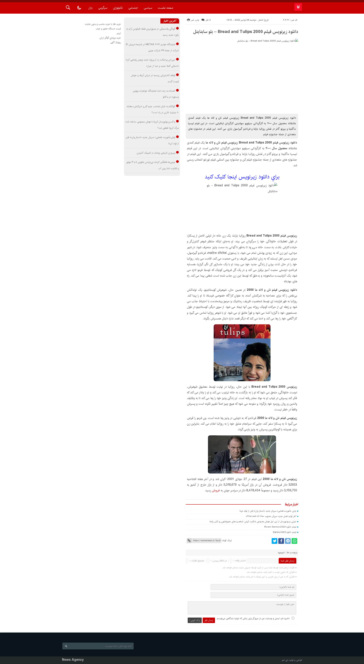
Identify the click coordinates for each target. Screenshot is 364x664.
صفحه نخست (165, 7)
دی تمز (285, 660)
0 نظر (208, 20)
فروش (216, 490)
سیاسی (148, 7)
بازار (90, 7)
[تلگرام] (288, 541)
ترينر (119, 33)
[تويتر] (274, 541)
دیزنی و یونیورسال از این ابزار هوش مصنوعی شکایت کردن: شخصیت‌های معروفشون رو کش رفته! (252, 521)
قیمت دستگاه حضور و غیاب (108, 29)
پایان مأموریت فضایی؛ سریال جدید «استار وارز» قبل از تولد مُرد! (267, 511)
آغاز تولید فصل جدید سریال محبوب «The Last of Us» (271, 516)
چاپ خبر (195, 20)
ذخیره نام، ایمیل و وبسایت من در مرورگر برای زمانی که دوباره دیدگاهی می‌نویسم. (252, 618)
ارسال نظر (209, 620)
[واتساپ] (294, 541)
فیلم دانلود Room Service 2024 (280, 527)
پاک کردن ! (195, 620)
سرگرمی (102, 7)
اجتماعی (133, 7)
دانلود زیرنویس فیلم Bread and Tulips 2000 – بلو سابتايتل (245, 31)
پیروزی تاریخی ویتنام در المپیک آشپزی (155, 153)
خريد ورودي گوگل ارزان (110, 38)
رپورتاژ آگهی (115, 42)
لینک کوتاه (227, 540)
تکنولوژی (118, 7)
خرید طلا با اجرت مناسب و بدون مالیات (103, 24)
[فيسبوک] (281, 541)
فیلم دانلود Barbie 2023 (284, 532)
